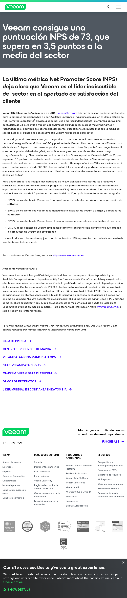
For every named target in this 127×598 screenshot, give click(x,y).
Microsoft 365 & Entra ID (78, 492)
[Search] (108, 7)
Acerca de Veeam (11, 462)
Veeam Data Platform (77, 478)
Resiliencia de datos (76, 473)
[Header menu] (118, 7)
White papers (105, 479)
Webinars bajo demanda (110, 484)
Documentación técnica (46, 467)
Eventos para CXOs (107, 470)
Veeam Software (67, 113)
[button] (63, 589)
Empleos (6, 471)
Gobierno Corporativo (13, 476)
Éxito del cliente (42, 471)
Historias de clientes (108, 489)
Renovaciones (41, 476)
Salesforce (71, 496)
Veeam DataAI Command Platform (79, 467)
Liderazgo (7, 467)
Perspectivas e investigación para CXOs (110, 463)
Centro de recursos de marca (14, 491)
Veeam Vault (72, 487)
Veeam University (43, 481)
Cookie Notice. (13, 582)
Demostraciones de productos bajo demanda (111, 494)
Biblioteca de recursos (109, 475)
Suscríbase (110, 441)
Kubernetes (72, 501)
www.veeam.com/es (108, 307)
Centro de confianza (13, 498)
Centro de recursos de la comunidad (47, 494)
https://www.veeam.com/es (68, 255)
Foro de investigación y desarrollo (46, 502)
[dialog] (63, 578)
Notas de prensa (11, 485)
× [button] (123, 562)
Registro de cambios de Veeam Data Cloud (46, 487)
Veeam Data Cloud (75, 483)
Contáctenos (9, 481)
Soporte (38, 462)
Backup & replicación (77, 506)
